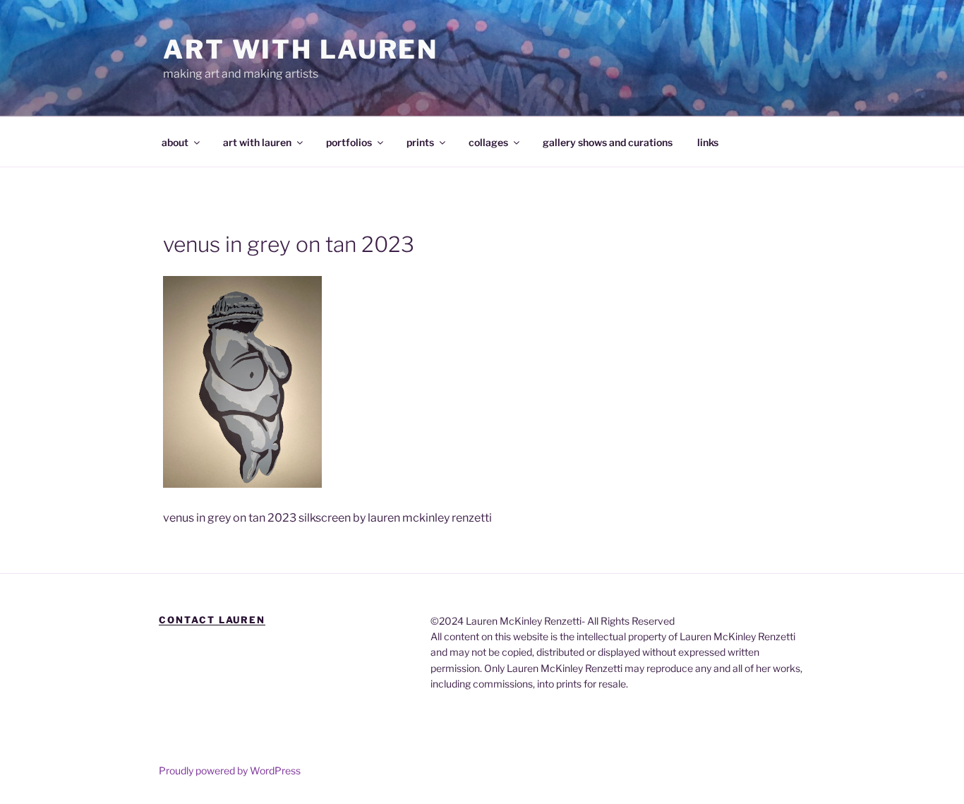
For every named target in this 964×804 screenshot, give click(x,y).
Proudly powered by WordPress (230, 770)
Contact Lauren (212, 619)
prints (420, 142)
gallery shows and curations (608, 142)
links (707, 142)
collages (488, 142)
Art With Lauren (300, 49)
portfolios (349, 142)
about (175, 142)
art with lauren (257, 142)
